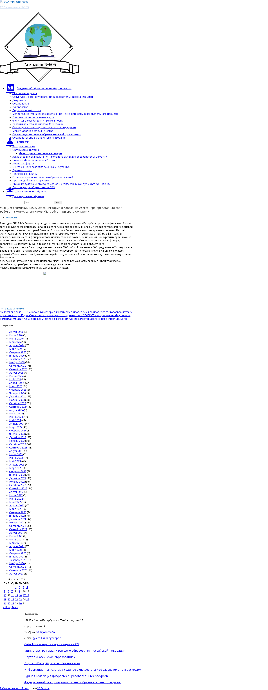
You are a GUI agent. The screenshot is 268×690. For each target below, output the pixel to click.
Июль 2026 (16, 335)
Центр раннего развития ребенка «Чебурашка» (41, 167)
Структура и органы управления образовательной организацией (52, 96)
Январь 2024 (17, 434)
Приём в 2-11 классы (24, 173)
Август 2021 (16, 532)
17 (24, 595)
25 (27, 599)
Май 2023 (15, 461)
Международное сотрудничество (32, 131)
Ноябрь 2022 (17, 481)
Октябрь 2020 (17, 566)
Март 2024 (15, 427)
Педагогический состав (26, 110)
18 (27, 595)
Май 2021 (15, 543)
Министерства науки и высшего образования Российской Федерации (74, 650)
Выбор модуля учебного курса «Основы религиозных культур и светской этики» (61, 184)
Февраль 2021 (17, 553)
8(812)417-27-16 (45, 632)
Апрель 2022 (17, 505)
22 (16, 599)
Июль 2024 (16, 413)
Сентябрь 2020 (18, 570)
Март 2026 (15, 348)
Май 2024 (15, 420)
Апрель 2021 (17, 546)
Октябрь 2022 (17, 485)
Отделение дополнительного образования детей (42, 177)
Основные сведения (24, 93)
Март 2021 (15, 549)
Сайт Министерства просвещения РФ (51, 644)
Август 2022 (16, 492)
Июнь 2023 (16, 457)
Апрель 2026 (17, 345)
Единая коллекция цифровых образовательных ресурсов (66, 676)
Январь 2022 (17, 515)
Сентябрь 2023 (18, 447)
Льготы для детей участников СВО (33, 187)
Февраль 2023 (17, 471)
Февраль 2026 (17, 352)
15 (16, 595)
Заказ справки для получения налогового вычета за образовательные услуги (59, 156)
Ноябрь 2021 (17, 522)
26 (5, 603)
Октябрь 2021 (17, 526)
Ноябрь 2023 (17, 440)
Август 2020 (16, 573)
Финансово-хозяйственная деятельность (37, 120)
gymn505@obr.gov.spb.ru (47, 638)
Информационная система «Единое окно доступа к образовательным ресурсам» (82, 669)
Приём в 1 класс (22, 170)
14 (12, 595)
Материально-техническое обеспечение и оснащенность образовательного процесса (65, 113)
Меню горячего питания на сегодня (40, 153)
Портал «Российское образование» (49, 657)
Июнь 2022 (16, 498)
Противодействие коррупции (30, 180)
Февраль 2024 (17, 430)
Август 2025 (16, 372)
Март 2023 (15, 468)
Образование (20, 103)
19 (5, 599)
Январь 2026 (17, 355)
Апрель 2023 (17, 464)
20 (9, 599)
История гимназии (23, 146)
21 (12, 599)
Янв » (14, 607)
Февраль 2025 (17, 389)
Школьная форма (23, 163)
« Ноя (6, 607)
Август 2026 (16, 331)
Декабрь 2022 (17, 478)
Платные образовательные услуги (33, 117)
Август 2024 (16, 410)
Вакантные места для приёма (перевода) (37, 124)
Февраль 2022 (17, 512)
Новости (11, 217)
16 (20, 595)
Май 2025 (15, 379)
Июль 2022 (16, 495)
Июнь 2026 (16, 338)
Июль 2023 (16, 454)
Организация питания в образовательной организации (46, 134)
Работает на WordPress (14, 688)
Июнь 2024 (16, 417)
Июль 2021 (16, 536)
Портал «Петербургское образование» (52, 663)
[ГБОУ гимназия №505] (14, 1)
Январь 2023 (17, 475)
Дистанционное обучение (28, 196)
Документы (19, 100)
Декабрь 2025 (17, 359)
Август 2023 (16, 451)
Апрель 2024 (17, 423)
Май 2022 (15, 502)
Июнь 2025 (16, 376)
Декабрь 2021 (17, 519)
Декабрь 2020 (17, 560)
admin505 (18, 308)
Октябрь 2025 (17, 366)
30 (20, 603)
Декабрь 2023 (17, 437)
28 (12, 603)
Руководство (20, 107)
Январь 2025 (17, 393)
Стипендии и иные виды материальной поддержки (44, 127)
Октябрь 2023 (17, 444)
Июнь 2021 (16, 539)
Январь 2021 (17, 556)
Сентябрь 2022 (18, 488)
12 (5, 595)
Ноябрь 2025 (17, 362)
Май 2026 (15, 342)
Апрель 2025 (17, 383)
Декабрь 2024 (17, 396)
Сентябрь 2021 (18, 529)
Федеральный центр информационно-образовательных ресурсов (72, 682)
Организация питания (25, 150)
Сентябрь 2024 (18, 406)
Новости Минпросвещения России (33, 160)
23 (20, 599)
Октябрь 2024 (17, 403)
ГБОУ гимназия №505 (14, 7)
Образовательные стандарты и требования (39, 137)
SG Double (43, 688)
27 (9, 603)
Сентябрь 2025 (18, 369)
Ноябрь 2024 (17, 400)
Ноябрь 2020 (17, 563)
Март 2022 (15, 509)
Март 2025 (15, 386)
